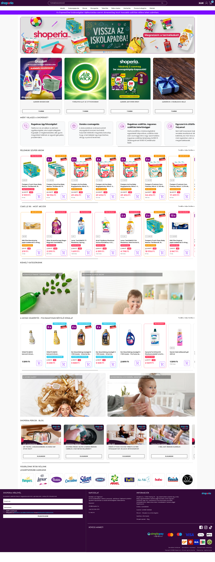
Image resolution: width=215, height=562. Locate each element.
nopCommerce (208, 550)
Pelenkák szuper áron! (32, 150)
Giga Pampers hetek (176, 189)
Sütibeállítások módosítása (204, 547)
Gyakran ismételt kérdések (144, 510)
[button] (192, 35)
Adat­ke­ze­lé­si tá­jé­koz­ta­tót (45, 512)
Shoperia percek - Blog (143, 519)
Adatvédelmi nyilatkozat (189, 547)
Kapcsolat (91, 503)
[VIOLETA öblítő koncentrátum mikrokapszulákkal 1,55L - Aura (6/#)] (56, 337)
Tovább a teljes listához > (186, 150)
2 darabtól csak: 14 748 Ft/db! (80, 189)
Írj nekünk (92, 512)
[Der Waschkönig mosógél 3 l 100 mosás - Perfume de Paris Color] (130, 337)
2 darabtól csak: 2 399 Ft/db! (129, 245)
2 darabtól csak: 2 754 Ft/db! (80, 356)
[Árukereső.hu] (209, 542)
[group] (41, 443)
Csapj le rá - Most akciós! (33, 207)
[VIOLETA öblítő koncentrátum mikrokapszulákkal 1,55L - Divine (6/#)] (31, 337)
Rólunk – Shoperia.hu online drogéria (147, 513)
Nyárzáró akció (27, 245)
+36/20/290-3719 (94, 509)
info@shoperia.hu (94, 506)
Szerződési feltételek (174, 547)
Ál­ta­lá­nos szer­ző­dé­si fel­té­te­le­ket (24, 512)
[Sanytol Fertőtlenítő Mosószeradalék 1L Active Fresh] (155, 337)
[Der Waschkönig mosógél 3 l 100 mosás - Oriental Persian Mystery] (105, 337)
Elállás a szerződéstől (143, 506)
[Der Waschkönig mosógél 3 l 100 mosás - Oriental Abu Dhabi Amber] (81, 337)
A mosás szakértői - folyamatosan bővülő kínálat (46, 318)
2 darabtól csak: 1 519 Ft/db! (55, 356)
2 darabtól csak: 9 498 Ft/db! (55, 189)
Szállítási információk (143, 516)
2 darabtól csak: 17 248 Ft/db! (154, 189)
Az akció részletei (27, 189)
